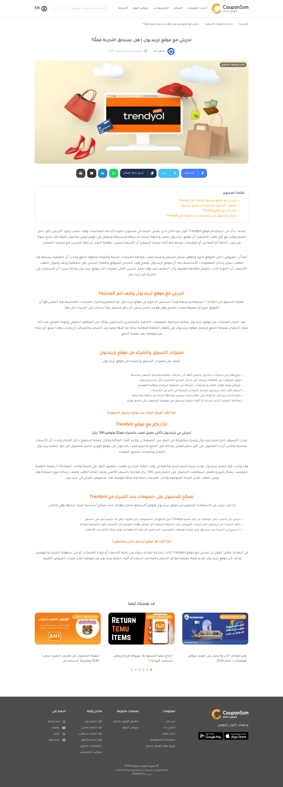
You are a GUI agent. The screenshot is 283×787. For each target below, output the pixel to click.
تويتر (56, 733)
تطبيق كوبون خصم (126, 721)
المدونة (123, 8)
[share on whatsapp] (113, 173)
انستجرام (54, 721)
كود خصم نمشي (91, 727)
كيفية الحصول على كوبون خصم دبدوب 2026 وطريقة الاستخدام (70, 658)
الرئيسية (243, 24)
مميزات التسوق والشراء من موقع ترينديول (209, 205)
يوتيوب (54, 727)
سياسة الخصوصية (162, 740)
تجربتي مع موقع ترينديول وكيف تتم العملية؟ (208, 200)
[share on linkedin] (102, 173)
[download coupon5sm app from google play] (210, 736)
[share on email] (91, 173)
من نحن (170, 721)
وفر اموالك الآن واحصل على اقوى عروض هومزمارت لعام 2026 (217, 658)
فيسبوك (53, 740)
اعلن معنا (168, 733)
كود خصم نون (93, 721)
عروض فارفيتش (91, 752)
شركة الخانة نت (123, 770)
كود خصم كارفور (91, 740)
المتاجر (177, 8)
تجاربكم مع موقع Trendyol (219, 210)
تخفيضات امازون (91, 746)
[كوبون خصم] (230, 8)
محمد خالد (158, 51)
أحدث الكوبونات (197, 8)
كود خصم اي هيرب (90, 733)
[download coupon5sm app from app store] (235, 736)
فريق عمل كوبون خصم (160, 746)
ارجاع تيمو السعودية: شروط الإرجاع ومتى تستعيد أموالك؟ (142, 658)
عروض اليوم (141, 8)
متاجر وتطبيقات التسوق (219, 24)
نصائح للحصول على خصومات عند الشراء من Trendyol (201, 216)
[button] (44, 8)
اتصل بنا (169, 727)
